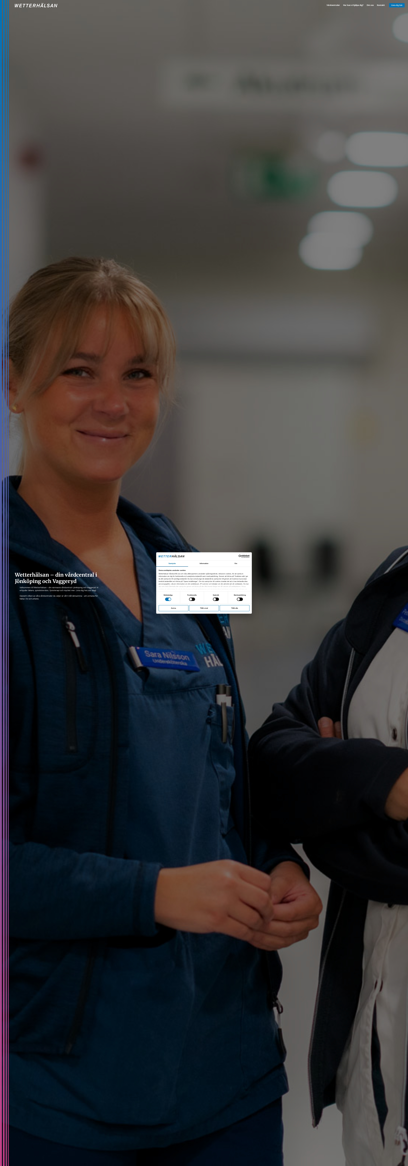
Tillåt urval (204, 608)
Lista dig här (396, 5)
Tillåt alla (234, 608)
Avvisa (173, 608)
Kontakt (381, 5)
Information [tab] (204, 563)
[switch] (192, 599)
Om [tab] (235, 563)
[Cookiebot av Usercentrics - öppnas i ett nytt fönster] (240, 556)
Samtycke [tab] (172, 563)
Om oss (370, 5)
